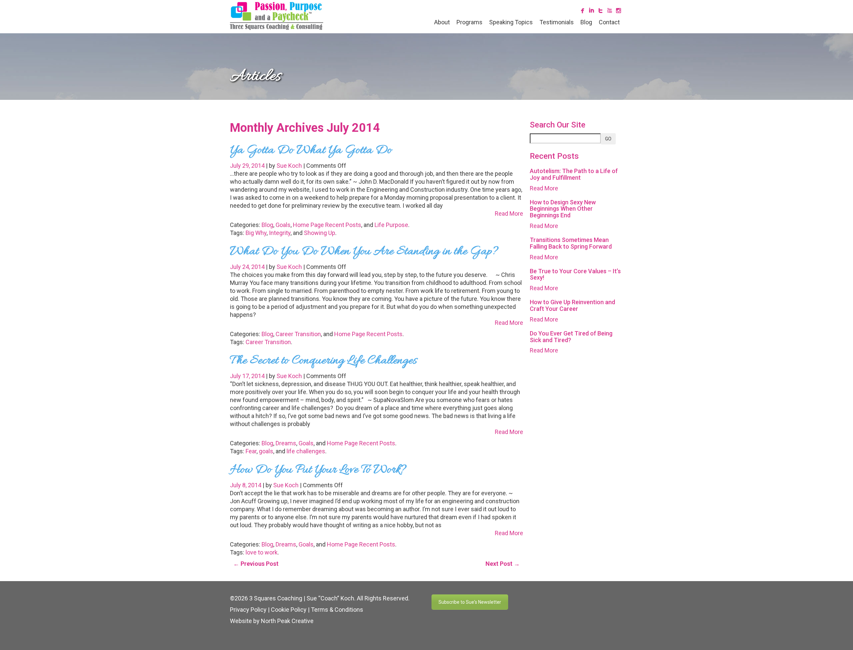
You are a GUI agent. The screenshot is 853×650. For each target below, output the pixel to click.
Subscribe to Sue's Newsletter (469, 602)
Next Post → (502, 563)
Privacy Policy (248, 609)
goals (266, 451)
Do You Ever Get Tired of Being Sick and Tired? (571, 336)
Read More (509, 213)
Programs (469, 22)
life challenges (306, 451)
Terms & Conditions (337, 609)
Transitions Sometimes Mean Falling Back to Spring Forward (571, 243)
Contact (609, 22)
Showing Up (319, 232)
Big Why (256, 232)
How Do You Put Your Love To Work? (318, 470)
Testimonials (556, 22)
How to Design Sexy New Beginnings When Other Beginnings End (563, 209)
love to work (262, 552)
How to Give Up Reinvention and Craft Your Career (572, 305)
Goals (283, 224)
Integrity (280, 232)
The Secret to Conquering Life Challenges (323, 360)
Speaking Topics (511, 22)
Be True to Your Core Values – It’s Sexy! (575, 274)
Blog (586, 22)
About (442, 22)
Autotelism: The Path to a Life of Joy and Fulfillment (574, 174)
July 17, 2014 (248, 375)
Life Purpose (391, 224)
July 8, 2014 (246, 485)
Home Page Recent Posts (327, 224)
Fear (251, 451)
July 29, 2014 (248, 165)
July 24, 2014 (248, 266)
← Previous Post (256, 563)
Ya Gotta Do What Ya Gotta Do (311, 150)
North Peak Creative (287, 620)
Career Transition (298, 333)
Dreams (286, 443)
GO (608, 138)
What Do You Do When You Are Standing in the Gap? (364, 251)
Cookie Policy (289, 609)
